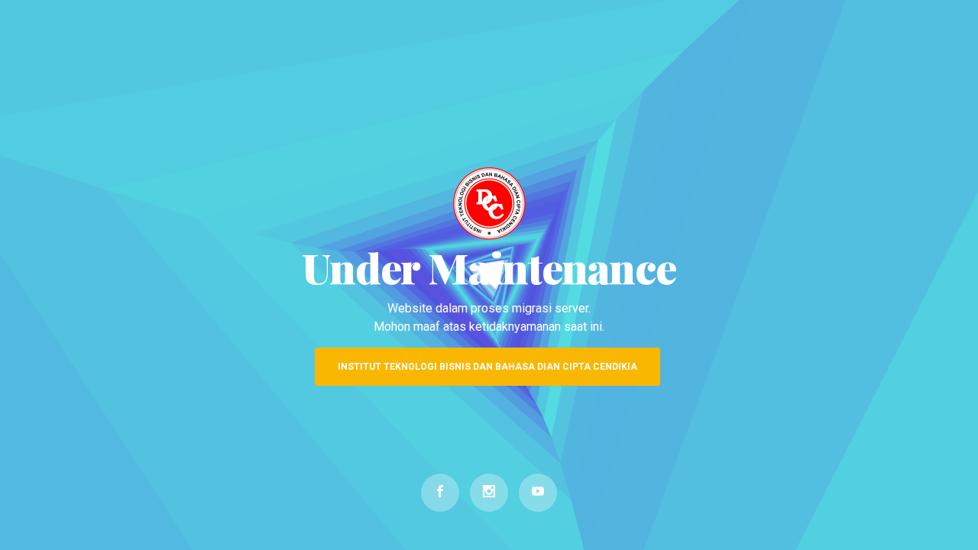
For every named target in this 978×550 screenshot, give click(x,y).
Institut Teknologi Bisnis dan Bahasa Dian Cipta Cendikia (487, 366)
